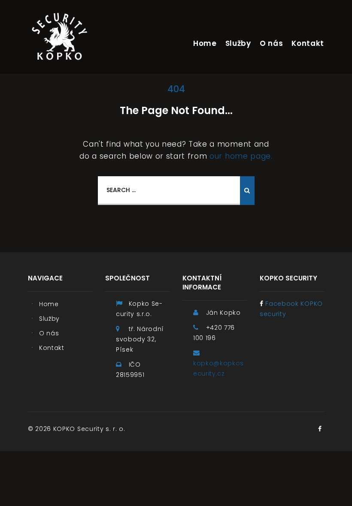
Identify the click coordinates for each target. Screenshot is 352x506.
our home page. (241, 156)
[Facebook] (320, 429)
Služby (238, 43)
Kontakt (307, 43)
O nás (271, 43)
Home (205, 43)
